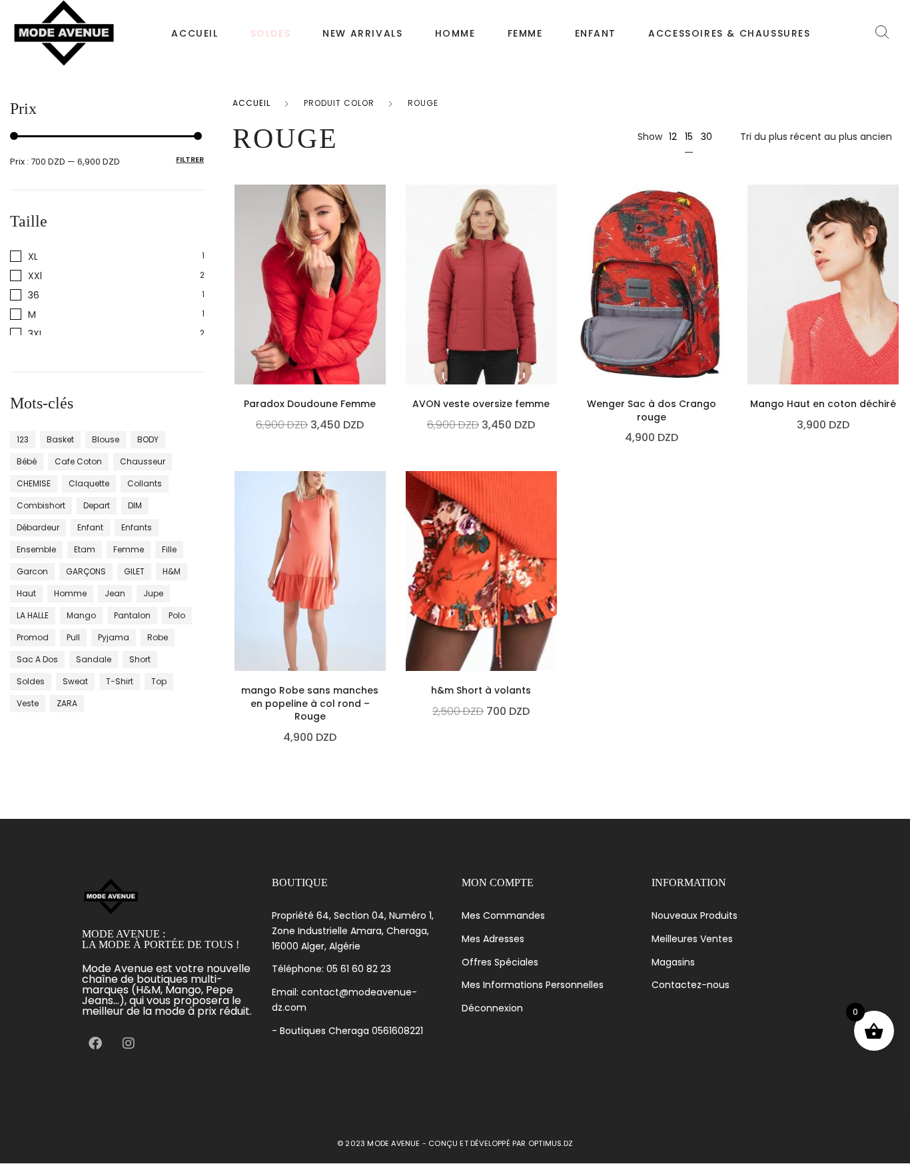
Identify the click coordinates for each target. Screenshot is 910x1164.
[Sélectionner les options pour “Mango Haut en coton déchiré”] (894, 327)
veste (28, 703)
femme (128, 549)
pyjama (113, 637)
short (140, 659)
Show (650, 137)
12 (673, 136)
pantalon (132, 615)
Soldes (31, 681)
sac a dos (37, 659)
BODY (148, 439)
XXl (35, 275)
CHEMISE (34, 483)
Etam (84, 549)
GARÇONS (86, 571)
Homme (455, 33)
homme (70, 593)
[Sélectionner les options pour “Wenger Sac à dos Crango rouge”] (724, 327)
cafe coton (78, 461)
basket (60, 439)
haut (26, 593)
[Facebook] (95, 1043)
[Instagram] (128, 1043)
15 (689, 136)
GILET (134, 571)
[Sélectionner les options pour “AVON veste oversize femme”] (553, 327)
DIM (135, 505)
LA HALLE (33, 615)
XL (33, 256)
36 (33, 295)
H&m (172, 571)
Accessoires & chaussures (729, 33)
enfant (90, 527)
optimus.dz (550, 1143)
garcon (32, 571)
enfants (136, 527)
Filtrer (190, 159)
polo (177, 615)
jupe (153, 593)
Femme (525, 33)
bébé (27, 461)
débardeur (38, 527)
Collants (144, 483)
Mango (81, 615)
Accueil (194, 33)
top (159, 681)
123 (23, 439)
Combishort (41, 505)
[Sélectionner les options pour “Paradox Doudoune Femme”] (382, 327)
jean (115, 593)
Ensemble (36, 549)
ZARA (67, 703)
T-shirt (119, 681)
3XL (35, 333)
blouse (105, 439)
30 (706, 136)
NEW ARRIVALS (362, 33)
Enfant (596, 33)
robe (157, 637)
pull (73, 637)
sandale (93, 659)
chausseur (142, 461)
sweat (75, 681)
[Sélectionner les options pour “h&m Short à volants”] (553, 614)
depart (96, 505)
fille (169, 549)
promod (33, 637)
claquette (89, 483)
